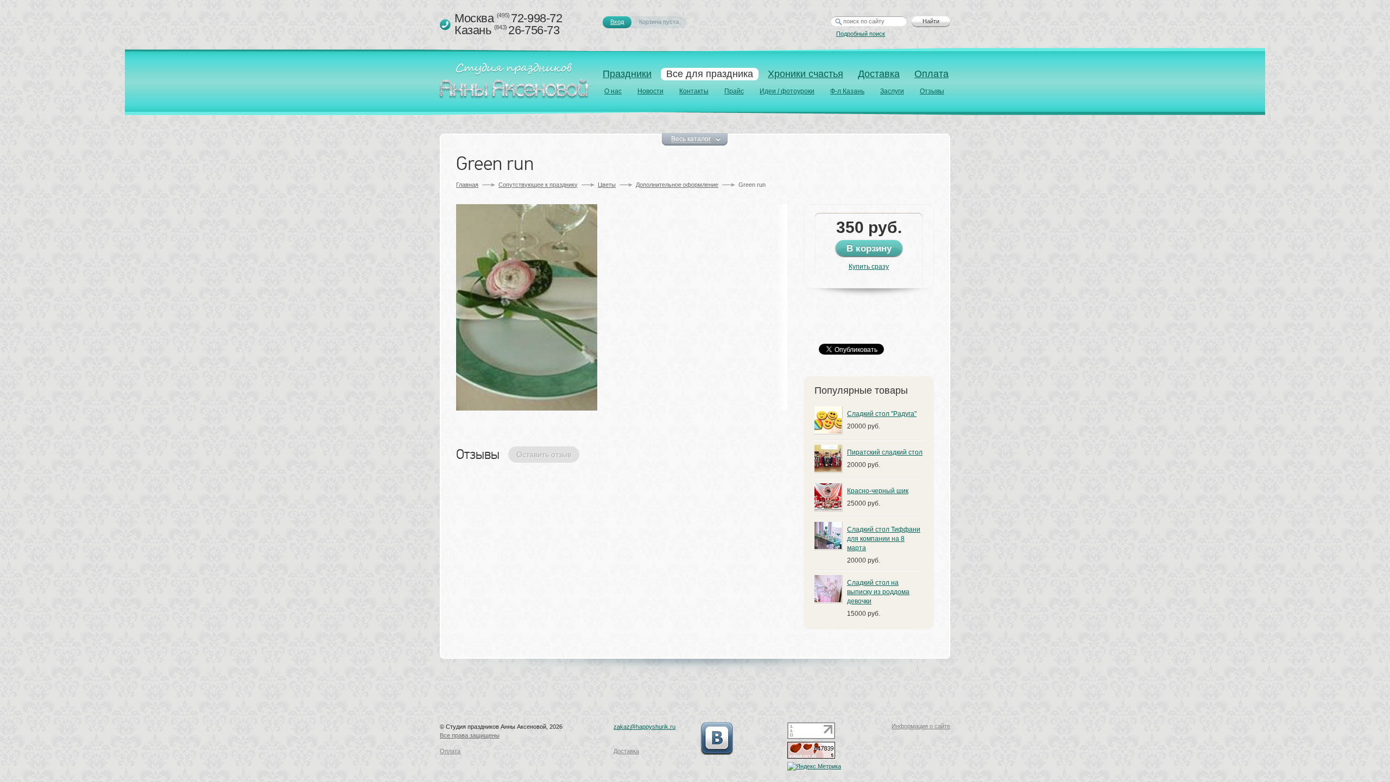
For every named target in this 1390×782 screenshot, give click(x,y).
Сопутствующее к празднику (538, 184)
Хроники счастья (805, 73)
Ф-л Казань (847, 91)
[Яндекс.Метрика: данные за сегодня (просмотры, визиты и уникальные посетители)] (814, 766)
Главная (467, 184)
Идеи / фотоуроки (787, 91)
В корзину (869, 248)
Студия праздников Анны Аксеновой (516, 83)
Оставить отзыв (543, 454)
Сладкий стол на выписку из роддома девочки (878, 592)
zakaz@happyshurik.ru (644, 726)
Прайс (734, 91)
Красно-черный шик (877, 491)
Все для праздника (709, 73)
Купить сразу (869, 266)
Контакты (694, 91)
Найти (931, 21)
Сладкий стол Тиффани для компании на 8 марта (883, 539)
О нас (613, 91)
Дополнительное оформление (677, 184)
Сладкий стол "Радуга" (882, 414)
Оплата (931, 73)
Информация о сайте (921, 726)
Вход (617, 21)
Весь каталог (691, 139)
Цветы (607, 184)
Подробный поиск (860, 33)
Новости (650, 91)
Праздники (627, 73)
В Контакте (716, 738)
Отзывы (932, 91)
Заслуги (892, 91)
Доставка (879, 73)
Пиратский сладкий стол (885, 452)
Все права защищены (470, 735)
